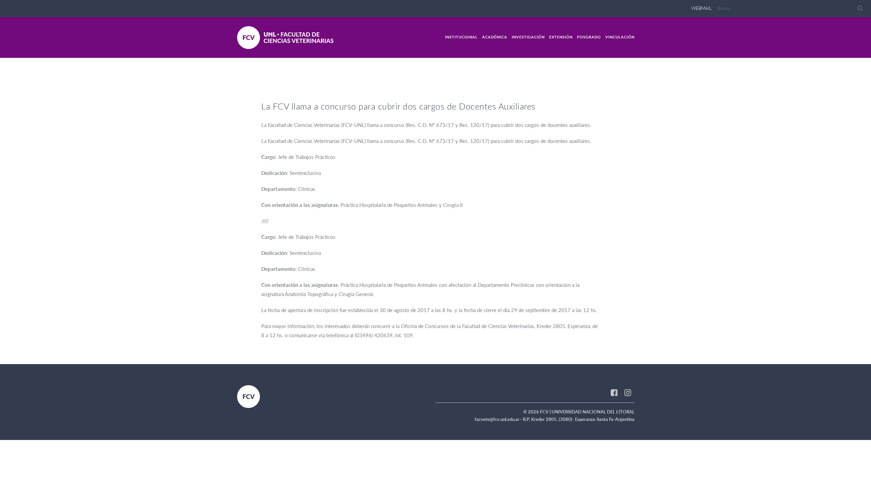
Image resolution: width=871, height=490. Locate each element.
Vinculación (620, 37)
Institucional (461, 37)
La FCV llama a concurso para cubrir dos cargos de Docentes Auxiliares (398, 106)
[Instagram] (627, 392)
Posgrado (589, 37)
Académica (494, 37)
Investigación (528, 37)
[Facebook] (614, 392)
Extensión (561, 37)
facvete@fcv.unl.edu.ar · (499, 419)
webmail (701, 8)
